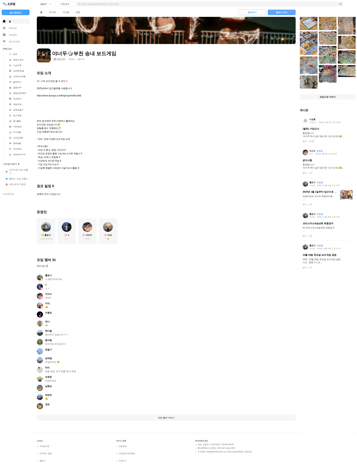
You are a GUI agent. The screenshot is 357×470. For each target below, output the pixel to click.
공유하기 (252, 12)
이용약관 (122, 446)
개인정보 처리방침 (127, 453)
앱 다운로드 (15, 12)
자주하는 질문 (46, 453)
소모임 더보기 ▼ (11, 164)
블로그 (42, 461)
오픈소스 (122, 461)
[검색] (340, 4)
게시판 (52, 12)
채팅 (78, 12)
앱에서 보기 (282, 12)
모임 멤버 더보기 (166, 418)
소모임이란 (44, 446)
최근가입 (41, 266)
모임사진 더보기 (328, 97)
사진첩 (65, 12)
